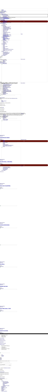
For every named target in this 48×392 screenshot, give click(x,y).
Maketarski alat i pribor (4, 17)
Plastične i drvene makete (5, 14)
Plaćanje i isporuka (2, 339)
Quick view (1, 223)
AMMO (3, 107)
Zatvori (1, 359)
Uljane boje (4, 117)
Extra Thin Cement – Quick (5, 308)
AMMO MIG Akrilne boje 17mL (7, 90)
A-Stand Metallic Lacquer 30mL (7, 87)
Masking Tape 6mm (4, 286)
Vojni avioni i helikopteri (6, 382)
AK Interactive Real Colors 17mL (7, 85)
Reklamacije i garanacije (3, 343)
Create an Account (2, 371)
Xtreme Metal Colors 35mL (6, 86)
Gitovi (4, 141)
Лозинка (1, 362)
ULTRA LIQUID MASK (4, 224)
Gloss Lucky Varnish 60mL (5, 185)
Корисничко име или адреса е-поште (5, 360)
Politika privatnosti (2, 344)
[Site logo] (3, 11)
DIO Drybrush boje (5, 93)
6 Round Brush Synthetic (5, 137)
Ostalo (11, 98)
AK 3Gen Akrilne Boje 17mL (7, 84)
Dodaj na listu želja (2, 97)
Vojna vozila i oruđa (5, 381)
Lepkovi (4, 140)
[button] (1, 266)
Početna (1, 17)
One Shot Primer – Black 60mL (6, 161)
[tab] (2, 100)
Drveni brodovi (5, 383)
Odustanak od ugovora (2, 340)
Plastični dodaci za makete (6, 385)
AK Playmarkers (5, 88)
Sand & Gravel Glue (4, 330)
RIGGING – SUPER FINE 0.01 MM (4, 18)
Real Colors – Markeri (5, 89)
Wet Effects (2, 264)
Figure (4, 384)
